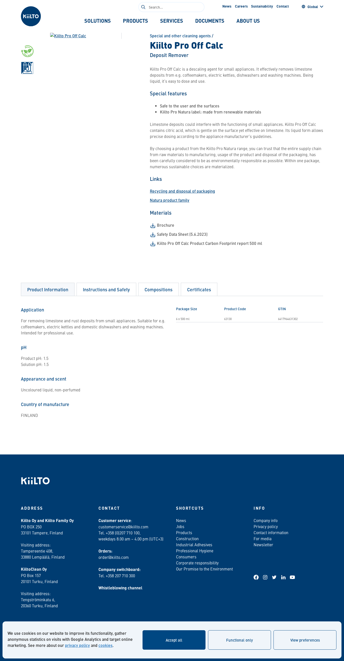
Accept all (174, 640)
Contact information (271, 532)
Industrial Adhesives (194, 544)
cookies (105, 645)
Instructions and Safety (106, 289)
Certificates (199, 289)
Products (184, 532)
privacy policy (77, 645)
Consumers (186, 556)
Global (312, 6)
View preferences (305, 640)
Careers (241, 6)
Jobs (180, 526)
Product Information (47, 289)
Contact (283, 6)
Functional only (239, 640)
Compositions (159, 289)
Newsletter (263, 544)
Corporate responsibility (197, 562)
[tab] (97, 20)
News (226, 6)
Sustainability (262, 6)
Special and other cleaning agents (180, 36)
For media (262, 538)
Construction (187, 538)
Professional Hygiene (194, 550)
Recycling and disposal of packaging (182, 191)
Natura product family (169, 200)
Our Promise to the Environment (204, 568)
